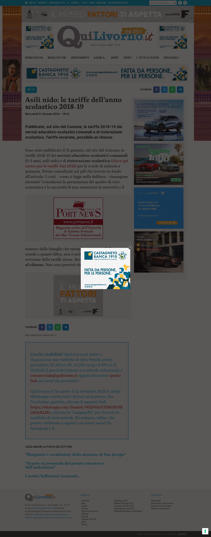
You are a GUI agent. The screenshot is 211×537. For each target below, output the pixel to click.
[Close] (130, 248)
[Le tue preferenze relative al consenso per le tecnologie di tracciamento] (205, 531)
